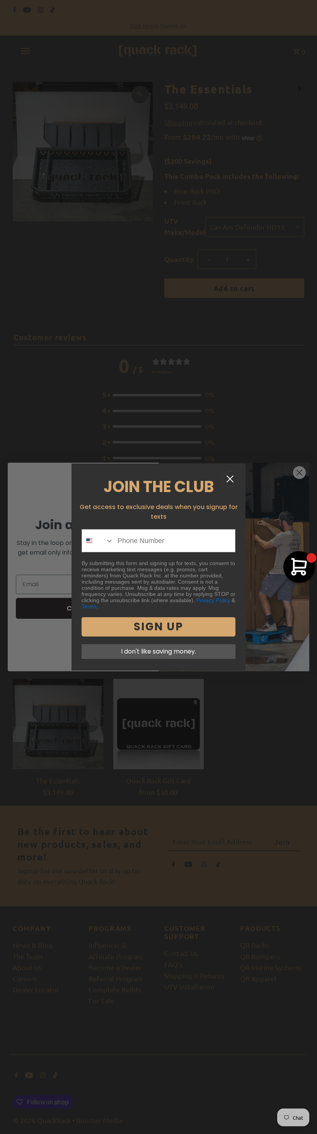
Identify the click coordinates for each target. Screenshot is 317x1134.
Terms (89, 606)
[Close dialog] (230, 479)
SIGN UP (158, 626)
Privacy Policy (213, 600)
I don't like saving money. (158, 651)
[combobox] (98, 541)
